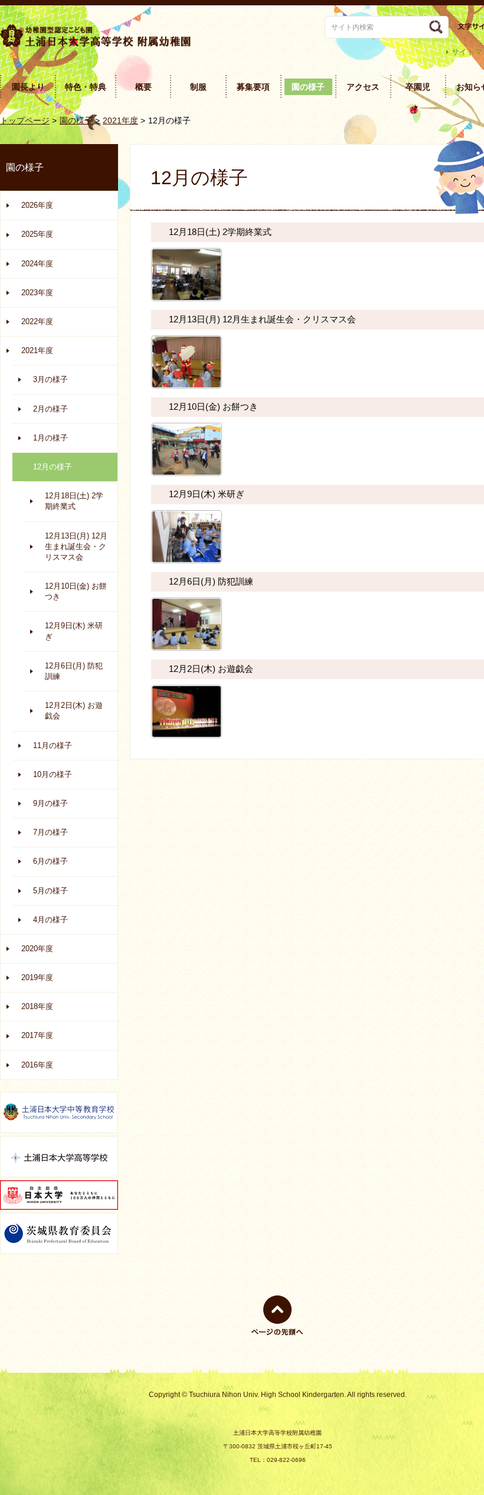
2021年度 (120, 120)
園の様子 (76, 120)
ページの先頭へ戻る (277, 1335)
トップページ (25, 120)
